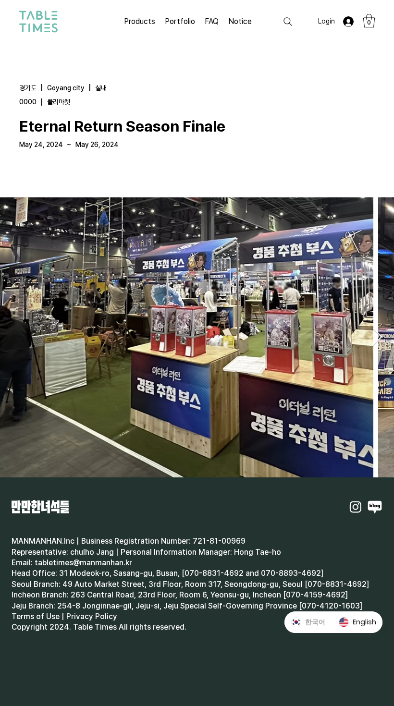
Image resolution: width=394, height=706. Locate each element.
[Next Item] (377, 337)
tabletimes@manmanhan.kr (83, 562)
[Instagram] (355, 506)
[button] (369, 21)
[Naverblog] (374, 506)
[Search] (288, 22)
